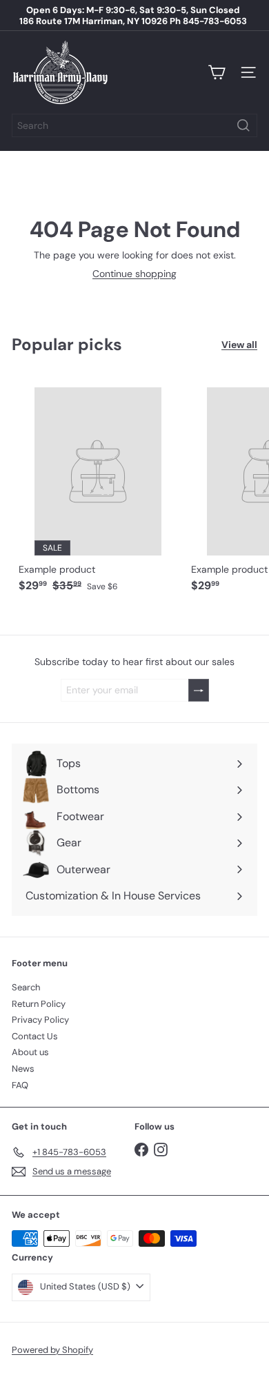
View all (239, 345)
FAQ (20, 1085)
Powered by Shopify (52, 1350)
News (23, 1068)
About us (30, 1052)
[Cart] (216, 72)
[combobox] (134, 125)
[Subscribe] (198, 690)
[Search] (243, 125)
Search (26, 987)
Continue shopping (134, 273)
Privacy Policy (40, 1020)
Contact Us (35, 1036)
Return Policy (39, 1004)
